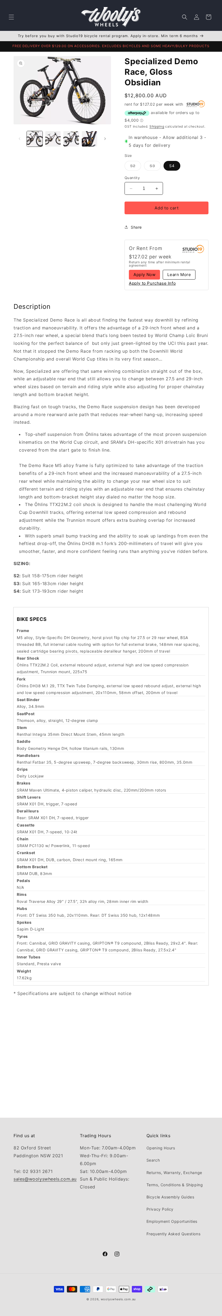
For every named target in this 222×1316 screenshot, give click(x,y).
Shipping (156, 126)
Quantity (132, 178)
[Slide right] (105, 139)
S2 (135, 167)
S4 (172, 165)
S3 (155, 167)
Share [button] (136, 227)
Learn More (179, 274)
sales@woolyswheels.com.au (45, 1179)
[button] (11, 17)
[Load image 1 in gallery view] (35, 139)
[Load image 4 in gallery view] (89, 139)
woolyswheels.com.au (118, 1299)
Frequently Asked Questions (173, 1233)
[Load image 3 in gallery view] (71, 139)
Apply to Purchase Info (152, 283)
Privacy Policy (160, 1209)
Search (153, 1160)
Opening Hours (160, 1148)
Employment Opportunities (171, 1221)
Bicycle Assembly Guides (170, 1197)
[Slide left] (19, 139)
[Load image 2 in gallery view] (53, 139)
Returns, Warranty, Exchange (174, 1172)
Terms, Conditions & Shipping (174, 1184)
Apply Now (144, 274)
